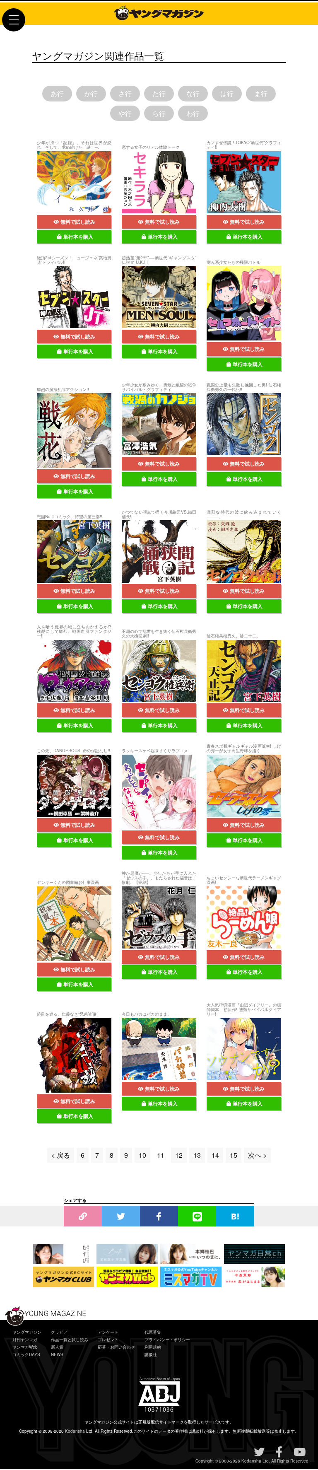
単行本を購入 (78, 236)
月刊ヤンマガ (24, 1339)
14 (215, 1155)
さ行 (125, 93)
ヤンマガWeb (25, 1347)
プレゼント (108, 1339)
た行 (159, 93)
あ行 (57, 93)
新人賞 (57, 1347)
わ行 (193, 113)
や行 (125, 113)
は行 (227, 93)
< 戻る (60, 1155)
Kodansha (75, 1431)
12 (179, 1155)
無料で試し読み (77, 221)
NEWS (57, 1354)
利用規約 (153, 1347)
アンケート (108, 1332)
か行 (91, 93)
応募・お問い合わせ (116, 1347)
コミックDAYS (26, 1354)
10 (142, 1155)
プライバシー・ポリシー (167, 1339)
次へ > (257, 1155)
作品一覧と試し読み (69, 1339)
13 (197, 1155)
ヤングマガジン (26, 1332)
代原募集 (153, 1332)
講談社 (151, 1354)
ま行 (260, 93)
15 (233, 1155)
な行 (193, 93)
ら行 (159, 113)
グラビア (59, 1332)
